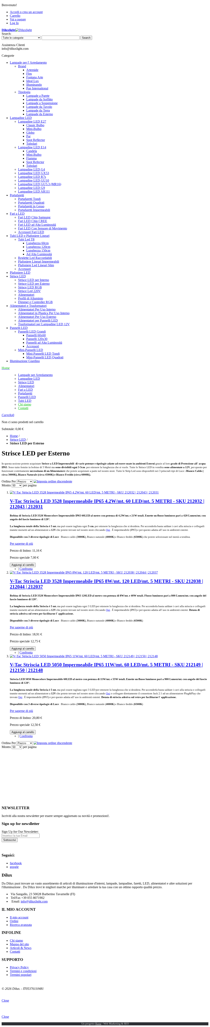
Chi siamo (24, 404)
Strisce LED (18, 439)
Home (14, 436)
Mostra (6, 485)
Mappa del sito (19, 944)
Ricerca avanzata (21, 924)
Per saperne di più (21, 543)
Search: (6, 33)
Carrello (15, 15)
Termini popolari (20, 974)
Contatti (23, 408)
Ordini (14, 921)
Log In (14, 23)
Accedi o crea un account (26, 12)
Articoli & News (20, 948)
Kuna (98, 1023)
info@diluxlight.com (34, 901)
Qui (108, 529)
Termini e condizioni (23, 971)
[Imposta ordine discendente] (53, 481)
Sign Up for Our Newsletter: (20, 831)
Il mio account (19, 917)
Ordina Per (9, 481)
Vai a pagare (18, 19)
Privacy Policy (19, 967)
